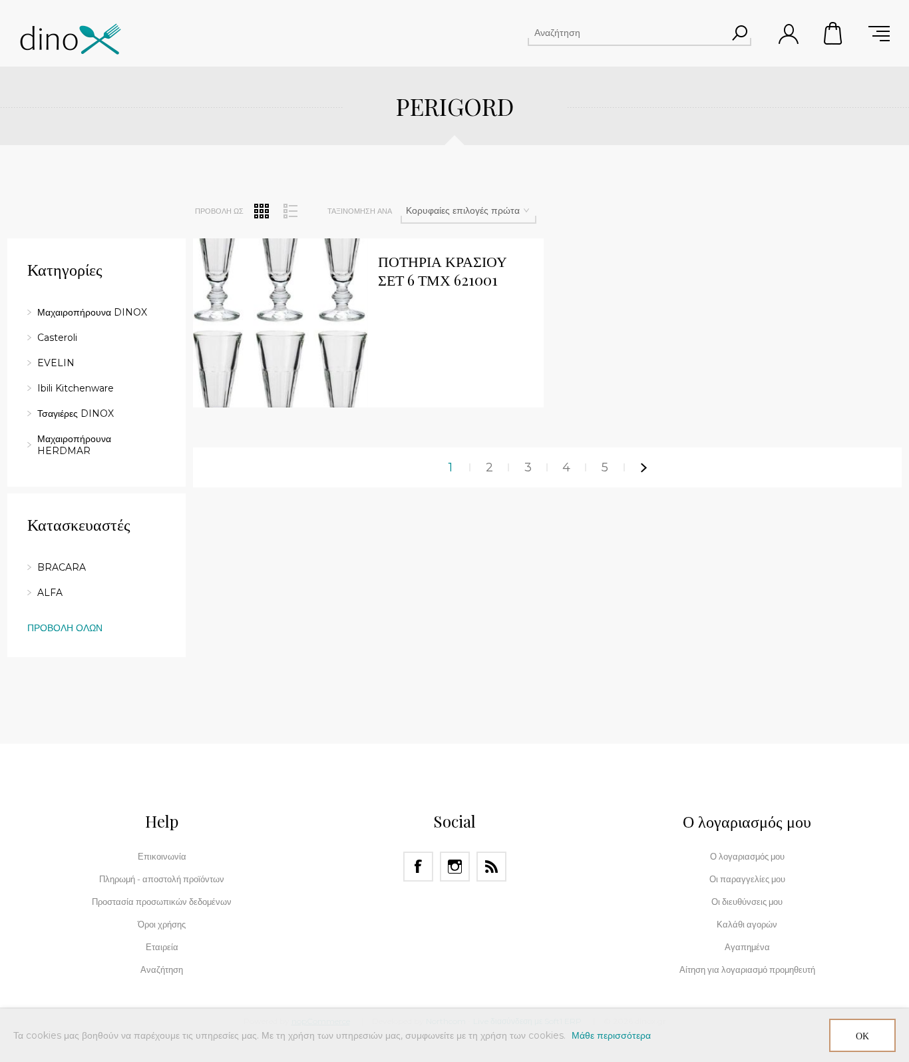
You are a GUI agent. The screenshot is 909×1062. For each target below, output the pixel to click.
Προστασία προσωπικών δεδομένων (162, 901)
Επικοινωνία (162, 856)
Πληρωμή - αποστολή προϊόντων (161, 879)
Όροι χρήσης (162, 924)
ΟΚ (862, 1035)
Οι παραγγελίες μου (747, 879)
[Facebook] (418, 867)
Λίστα (290, 211)
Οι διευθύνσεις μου (747, 901)
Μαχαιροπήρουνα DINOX (92, 312)
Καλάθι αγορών (834, 33)
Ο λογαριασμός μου (747, 856)
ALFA (50, 593)
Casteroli (57, 338)
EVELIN (56, 363)
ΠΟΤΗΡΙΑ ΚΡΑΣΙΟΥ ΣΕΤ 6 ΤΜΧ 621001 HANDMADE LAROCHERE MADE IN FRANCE (454, 271)
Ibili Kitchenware (75, 388)
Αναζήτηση (739, 33)
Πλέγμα (261, 211)
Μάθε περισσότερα (611, 1035)
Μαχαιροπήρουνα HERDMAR (74, 445)
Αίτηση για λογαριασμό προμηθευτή (747, 969)
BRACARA (61, 567)
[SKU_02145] (281, 326)
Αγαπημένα (747, 946)
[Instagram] (455, 867)
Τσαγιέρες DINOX (75, 413)
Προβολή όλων (64, 628)
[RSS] (491, 867)
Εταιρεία (162, 946)
